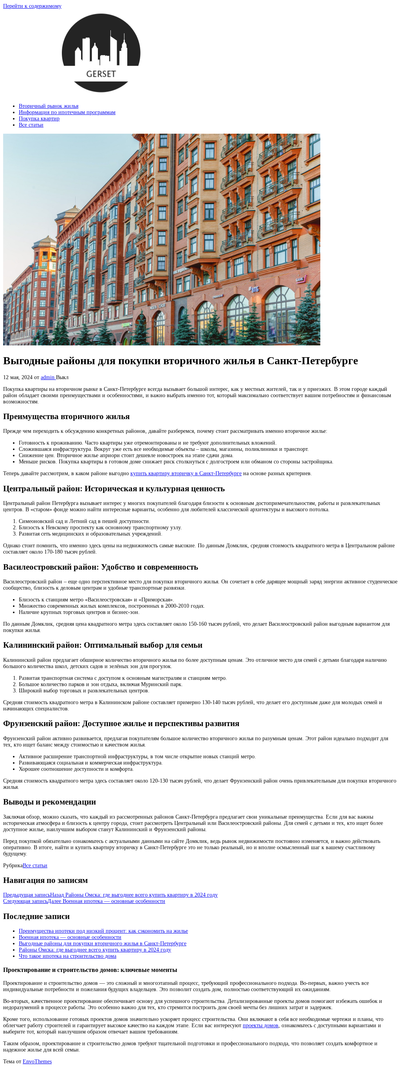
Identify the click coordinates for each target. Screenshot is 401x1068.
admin (48, 377)
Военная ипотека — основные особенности (70, 937)
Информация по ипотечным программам (67, 112)
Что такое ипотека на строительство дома (67, 956)
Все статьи (31, 125)
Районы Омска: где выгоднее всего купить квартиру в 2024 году (95, 950)
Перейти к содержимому (32, 6)
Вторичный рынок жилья (48, 106)
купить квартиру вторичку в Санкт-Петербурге (186, 473)
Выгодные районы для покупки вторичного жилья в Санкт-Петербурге (102, 943)
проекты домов (260, 1025)
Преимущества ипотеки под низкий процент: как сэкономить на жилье (103, 931)
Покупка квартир (39, 119)
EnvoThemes (37, 1061)
